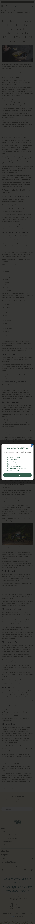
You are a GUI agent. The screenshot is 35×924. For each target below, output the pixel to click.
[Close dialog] (32, 445)
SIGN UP (17, 475)
